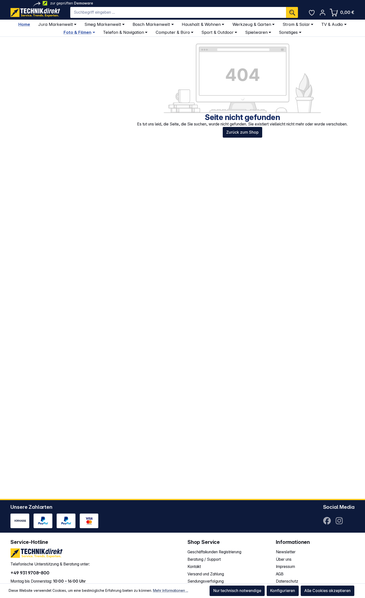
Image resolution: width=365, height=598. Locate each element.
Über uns (284, 559)
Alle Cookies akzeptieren (327, 590)
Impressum (285, 566)
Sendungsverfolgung (205, 581)
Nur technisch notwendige (237, 590)
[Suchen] (292, 12)
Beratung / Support (204, 559)
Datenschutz (287, 581)
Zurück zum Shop (242, 132)
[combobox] (178, 12)
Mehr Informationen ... (170, 590)
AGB (280, 574)
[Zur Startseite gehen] (35, 12)
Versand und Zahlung (205, 574)
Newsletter (285, 552)
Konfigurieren (282, 590)
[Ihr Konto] (322, 12)
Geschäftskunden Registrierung (214, 552)
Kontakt (194, 566)
